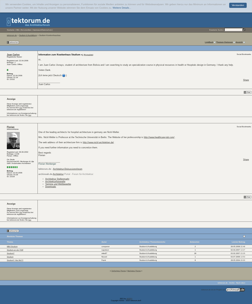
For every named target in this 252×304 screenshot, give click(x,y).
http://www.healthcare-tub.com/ (159, 137)
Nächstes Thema (134, 271)
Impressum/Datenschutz (42, 30)
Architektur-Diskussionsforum (67, 169)
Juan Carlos (13, 54)
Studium (10, 257)
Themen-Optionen (224, 42)
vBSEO (129, 299)
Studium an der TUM (15, 250)
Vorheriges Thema (118, 271)
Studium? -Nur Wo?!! (15, 260)
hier (20, 108)
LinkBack (209, 42)
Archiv (232, 283)
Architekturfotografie (55, 181)
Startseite (10, 30)
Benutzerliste (26, 30)
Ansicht (239, 42)
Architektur (58, 174)
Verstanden (238, 5)
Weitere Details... (122, 8)
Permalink (88, 55)
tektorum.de (12, 35)
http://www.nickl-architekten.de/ (98, 142)
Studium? (10, 253)
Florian (10, 127)
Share (246, 80)
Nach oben (240, 283)
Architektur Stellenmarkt (57, 179)
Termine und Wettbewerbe (58, 184)
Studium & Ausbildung (28, 35)
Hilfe (17, 30)
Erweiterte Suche (216, 30)
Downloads (50, 186)
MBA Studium (12, 246)
